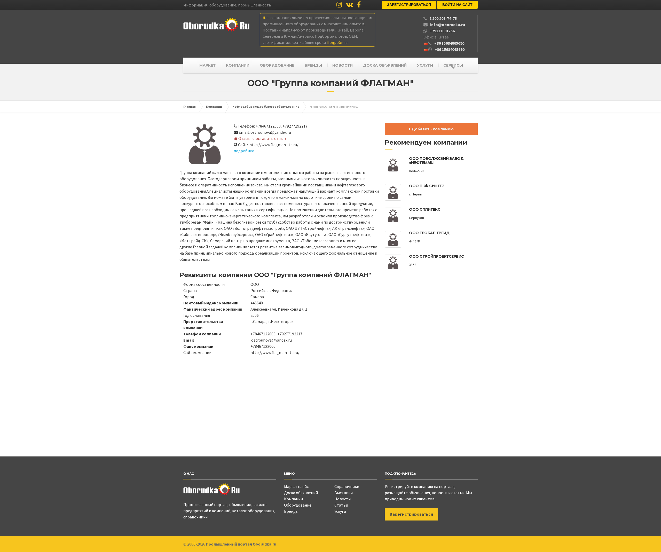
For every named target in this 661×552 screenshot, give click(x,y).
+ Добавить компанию (431, 129)
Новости (342, 498)
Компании (293, 498)
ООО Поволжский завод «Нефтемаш (436, 160)
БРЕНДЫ (313, 65)
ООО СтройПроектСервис (436, 256)
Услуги (340, 511)
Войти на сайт (457, 5)
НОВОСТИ (342, 65)
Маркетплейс (296, 486)
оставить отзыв (271, 138)
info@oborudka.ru (447, 24)
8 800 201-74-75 (443, 18)
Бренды (291, 511)
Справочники (346, 486)
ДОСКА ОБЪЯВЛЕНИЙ (385, 65)
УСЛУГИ (425, 65)
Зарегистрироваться (409, 5)
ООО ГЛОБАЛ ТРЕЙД (429, 233)
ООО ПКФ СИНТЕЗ (426, 186)
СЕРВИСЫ (453, 65)
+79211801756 (442, 30)
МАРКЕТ (207, 65)
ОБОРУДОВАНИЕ (277, 65)
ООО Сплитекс (424, 209)
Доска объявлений (301, 492)
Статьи (341, 505)
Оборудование (297, 505)
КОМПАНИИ (237, 65)
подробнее (244, 150)
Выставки (343, 492)
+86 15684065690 (449, 43)
